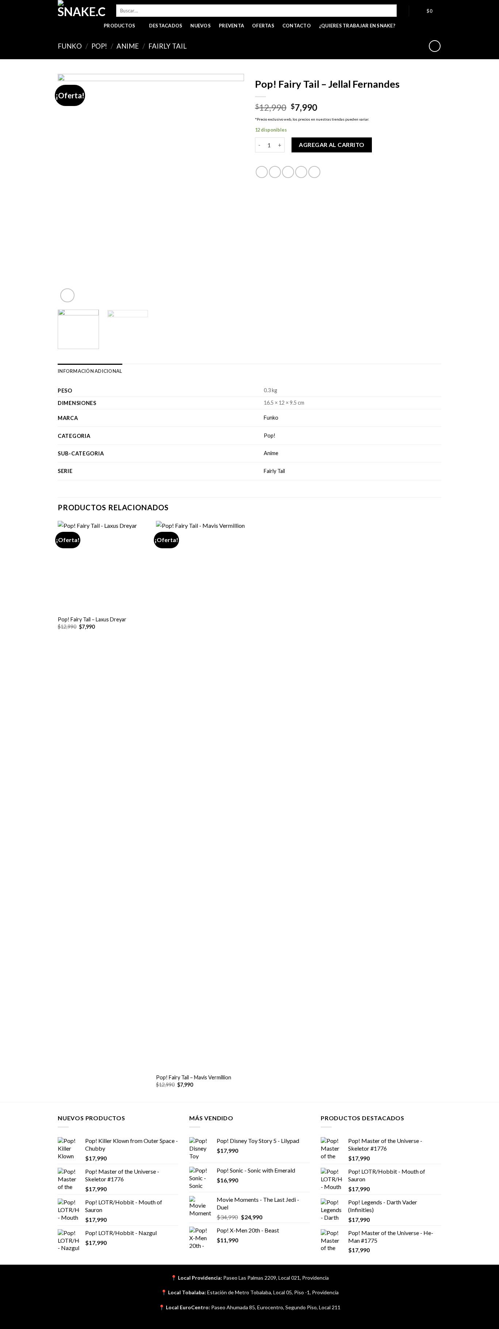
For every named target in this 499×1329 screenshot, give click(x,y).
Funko (70, 46)
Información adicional (90, 371)
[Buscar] (403, 10)
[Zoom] (67, 295)
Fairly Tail (167, 46)
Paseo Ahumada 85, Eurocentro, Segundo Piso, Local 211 (275, 1307)
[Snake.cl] (81, 9)
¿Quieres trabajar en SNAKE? (357, 26)
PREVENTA (231, 26)
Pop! (99, 46)
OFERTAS (263, 26)
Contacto (296, 26)
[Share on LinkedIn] (314, 172)
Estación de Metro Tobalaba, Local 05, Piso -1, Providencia (273, 1292)
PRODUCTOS (119, 26)
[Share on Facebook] (262, 172)
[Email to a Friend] (288, 172)
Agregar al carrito (332, 144)
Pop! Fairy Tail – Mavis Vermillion (193, 1077)
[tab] (90, 371)
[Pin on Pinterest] (301, 172)
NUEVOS (200, 26)
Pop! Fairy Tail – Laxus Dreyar (92, 619)
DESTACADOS (166, 26)
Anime (128, 46)
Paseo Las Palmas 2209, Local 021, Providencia (276, 1278)
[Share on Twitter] (275, 172)
